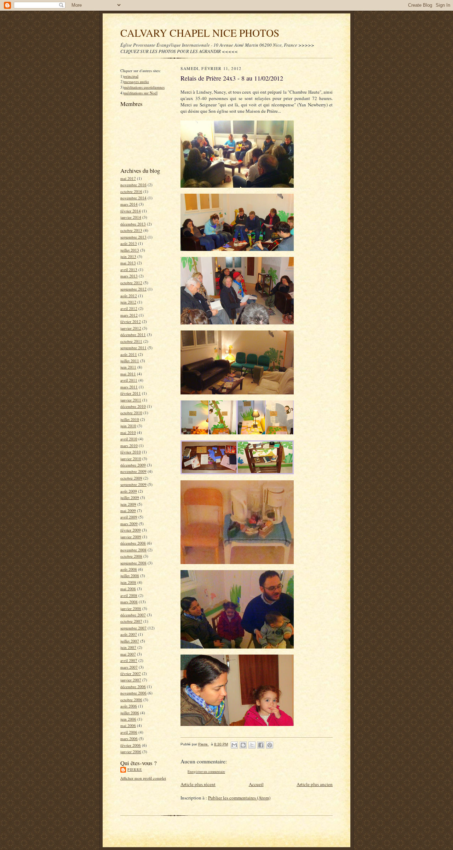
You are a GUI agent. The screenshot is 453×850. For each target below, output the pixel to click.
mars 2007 (129, 667)
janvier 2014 (130, 217)
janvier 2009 (130, 536)
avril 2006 (128, 732)
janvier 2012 (130, 328)
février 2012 (130, 321)
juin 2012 (128, 302)
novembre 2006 (133, 693)
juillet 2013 (129, 250)
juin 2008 (128, 582)
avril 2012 (128, 308)
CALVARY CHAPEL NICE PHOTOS (199, 33)
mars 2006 (129, 738)
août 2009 (128, 491)
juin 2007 (128, 647)
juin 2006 (128, 719)
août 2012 (128, 295)
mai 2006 (128, 725)
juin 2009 (128, 504)
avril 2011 (128, 380)
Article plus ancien (315, 784)
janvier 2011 (130, 400)
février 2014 (130, 210)
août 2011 (128, 354)
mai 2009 (128, 510)
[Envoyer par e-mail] (234, 745)
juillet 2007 (129, 641)
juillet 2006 (129, 712)
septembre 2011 (133, 347)
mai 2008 (128, 588)
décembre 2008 (133, 543)
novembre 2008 (133, 549)
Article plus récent (198, 784)
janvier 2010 (130, 458)
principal (131, 76)
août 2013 (128, 243)
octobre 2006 (131, 699)
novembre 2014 (133, 197)
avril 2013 (128, 269)
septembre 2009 (133, 484)
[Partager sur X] (252, 745)
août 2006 (128, 706)
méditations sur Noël (140, 92)
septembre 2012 (133, 289)
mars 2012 (129, 315)
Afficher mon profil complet (143, 778)
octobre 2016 (131, 191)
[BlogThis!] (243, 745)
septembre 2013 (133, 237)
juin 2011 (128, 367)
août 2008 (128, 569)
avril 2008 (128, 595)
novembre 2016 (133, 184)
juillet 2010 (129, 419)
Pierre (134, 769)
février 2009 (130, 530)
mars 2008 (129, 601)
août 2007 (128, 634)
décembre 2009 (133, 465)
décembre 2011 (133, 334)
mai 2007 (128, 654)
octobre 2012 (131, 282)
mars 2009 (129, 523)
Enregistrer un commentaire (206, 771)
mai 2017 (128, 178)
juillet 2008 (129, 575)
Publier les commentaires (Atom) (239, 798)
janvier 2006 (130, 751)
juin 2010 (128, 425)
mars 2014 (129, 204)
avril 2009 (128, 517)
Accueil (256, 784)
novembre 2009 (133, 471)
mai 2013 (128, 262)
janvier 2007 (130, 679)
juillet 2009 (129, 497)
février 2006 (130, 745)
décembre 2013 (133, 224)
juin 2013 (128, 256)
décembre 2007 (133, 614)
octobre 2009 (131, 478)
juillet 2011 (129, 360)
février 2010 (130, 452)
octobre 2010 (131, 412)
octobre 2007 (131, 621)
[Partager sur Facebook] (260, 745)
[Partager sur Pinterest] (269, 745)
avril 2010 (128, 438)
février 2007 (130, 673)
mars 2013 (129, 276)
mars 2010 (129, 445)
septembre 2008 (133, 562)
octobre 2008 (131, 556)
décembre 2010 (133, 406)
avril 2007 (128, 660)
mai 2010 (128, 432)
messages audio (136, 81)
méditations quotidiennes (144, 87)
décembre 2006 (133, 686)
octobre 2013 (131, 230)
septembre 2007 (133, 628)
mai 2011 (128, 373)
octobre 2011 (131, 341)
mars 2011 (129, 386)
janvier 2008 (130, 608)
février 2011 (130, 393)
